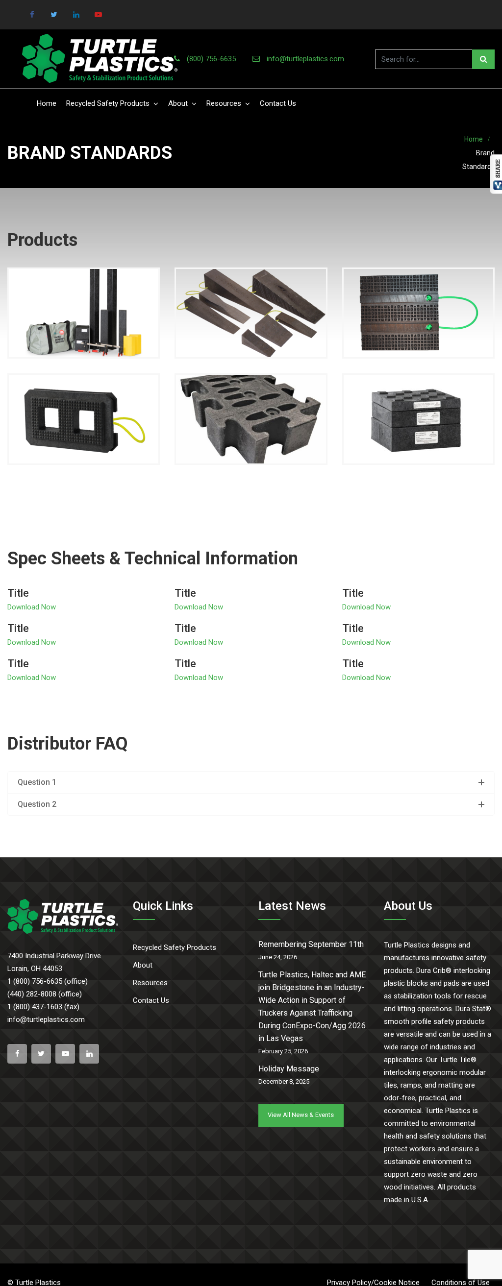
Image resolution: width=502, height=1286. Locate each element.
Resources (223, 103)
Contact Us (278, 103)
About (178, 103)
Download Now (31, 607)
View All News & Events (301, 1114)
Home (46, 103)
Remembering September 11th (311, 944)
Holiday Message (288, 1068)
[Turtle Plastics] (99, 58)
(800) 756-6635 (211, 58)
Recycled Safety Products (108, 103)
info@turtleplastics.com (305, 58)
